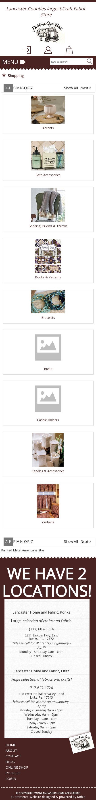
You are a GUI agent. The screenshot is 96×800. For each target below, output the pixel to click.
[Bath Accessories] (48, 182)
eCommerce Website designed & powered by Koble (48, 797)
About (11, 750)
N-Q (23, 88)
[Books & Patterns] (48, 284)
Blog (10, 761)
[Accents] (48, 135)
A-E (8, 88)
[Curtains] (48, 529)
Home (11, 745)
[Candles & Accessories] (48, 478)
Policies (13, 773)
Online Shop (17, 767)
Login (11, 778)
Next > (86, 88)
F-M (16, 88)
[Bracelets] (48, 324)
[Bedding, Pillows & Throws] (48, 233)
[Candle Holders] (48, 427)
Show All (71, 88)
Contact (13, 756)
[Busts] (48, 375)
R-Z (30, 88)
